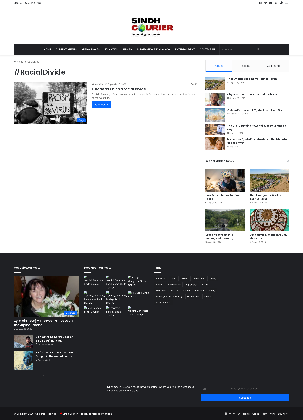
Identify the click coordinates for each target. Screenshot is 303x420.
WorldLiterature (163, 302)
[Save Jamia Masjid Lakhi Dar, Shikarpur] (269, 220)
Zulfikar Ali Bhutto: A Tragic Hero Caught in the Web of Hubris (56, 354)
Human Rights (91, 49)
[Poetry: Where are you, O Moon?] (94, 281)
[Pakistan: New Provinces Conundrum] (94, 298)
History (174, 290)
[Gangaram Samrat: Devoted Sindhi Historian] (116, 312)
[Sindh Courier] (151, 25)
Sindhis (207, 296)
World (273, 413)
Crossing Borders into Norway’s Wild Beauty (219, 236)
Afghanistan (191, 284)
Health (127, 49)
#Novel (213, 278)
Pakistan (199, 290)
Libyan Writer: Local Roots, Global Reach (253, 94)
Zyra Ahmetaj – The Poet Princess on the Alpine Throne (43, 322)
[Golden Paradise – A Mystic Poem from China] (215, 115)
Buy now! (283, 413)
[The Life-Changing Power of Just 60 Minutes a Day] (215, 129)
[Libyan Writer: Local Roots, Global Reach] (215, 99)
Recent (245, 65)
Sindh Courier (70, 413)
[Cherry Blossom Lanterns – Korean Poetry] (138, 312)
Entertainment (185, 49)
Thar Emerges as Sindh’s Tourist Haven (252, 79)
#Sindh (159, 284)
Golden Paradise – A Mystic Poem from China (256, 110)
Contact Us (207, 49)
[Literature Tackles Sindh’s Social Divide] (94, 312)
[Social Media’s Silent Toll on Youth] (116, 283)
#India (173, 278)
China (205, 284)
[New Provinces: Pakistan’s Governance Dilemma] (138, 297)
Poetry (212, 290)
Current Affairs (66, 49)
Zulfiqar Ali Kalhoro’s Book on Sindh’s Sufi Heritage (54, 338)
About (255, 413)
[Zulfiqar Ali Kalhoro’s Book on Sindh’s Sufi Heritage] (23, 341)
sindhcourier (193, 296)
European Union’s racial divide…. (120, 89)
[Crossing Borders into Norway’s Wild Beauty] (225, 220)
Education (111, 49)
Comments (273, 65)
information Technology (153, 49)
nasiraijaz (99, 84)
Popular (219, 65)
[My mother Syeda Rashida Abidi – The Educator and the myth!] (215, 143)
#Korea (185, 278)
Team (264, 413)
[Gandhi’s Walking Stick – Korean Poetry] (116, 298)
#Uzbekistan (174, 284)
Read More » (101, 104)
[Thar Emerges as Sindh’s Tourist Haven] (215, 83)
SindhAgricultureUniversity (169, 296)
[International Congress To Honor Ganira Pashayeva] (138, 281)
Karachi (186, 290)
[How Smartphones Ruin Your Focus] (225, 180)
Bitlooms (109, 413)
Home (47, 49)
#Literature (199, 278)
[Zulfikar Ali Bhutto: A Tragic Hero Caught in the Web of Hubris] (23, 360)
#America (161, 278)
